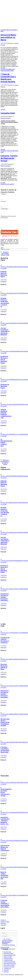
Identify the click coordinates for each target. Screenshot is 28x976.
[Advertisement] (14, 15)
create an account (5, 947)
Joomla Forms (4, 235)
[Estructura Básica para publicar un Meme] (9, 31)
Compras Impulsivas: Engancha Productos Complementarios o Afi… (6, 414)
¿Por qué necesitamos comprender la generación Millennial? (5, 331)
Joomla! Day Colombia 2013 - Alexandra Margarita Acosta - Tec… (5, 820)
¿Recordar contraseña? (7, 940)
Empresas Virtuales (9, 967)
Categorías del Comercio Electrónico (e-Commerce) (5, 640)
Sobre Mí (6, 970)
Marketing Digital (5, 118)
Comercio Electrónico (9, 962)
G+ (5, 920)
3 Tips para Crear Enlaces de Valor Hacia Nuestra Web (5, 749)
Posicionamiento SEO (9, 955)
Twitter (7, 921)
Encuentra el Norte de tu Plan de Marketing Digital (4, 359)
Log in (2, 247)
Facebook (3, 923)
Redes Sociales (8, 957)
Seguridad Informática (10, 963)
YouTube (3, 925)
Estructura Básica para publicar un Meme (8, 37)
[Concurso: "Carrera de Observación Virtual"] (9, 152)
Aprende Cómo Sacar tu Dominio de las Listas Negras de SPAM (5, 722)
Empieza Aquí (7, 952)
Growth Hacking (8, 958)
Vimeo (2, 920)
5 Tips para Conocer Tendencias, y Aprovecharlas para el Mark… (5, 903)
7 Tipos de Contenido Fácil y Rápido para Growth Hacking (8, 78)
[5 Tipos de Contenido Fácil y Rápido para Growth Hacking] (9, 70)
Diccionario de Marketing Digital (5, 386)
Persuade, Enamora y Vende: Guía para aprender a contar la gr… (5, 302)
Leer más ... (3, 67)
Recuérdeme (7, 939)
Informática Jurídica (9, 965)
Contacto (6, 972)
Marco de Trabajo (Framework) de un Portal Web (4, 875)
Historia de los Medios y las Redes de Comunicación (5, 848)
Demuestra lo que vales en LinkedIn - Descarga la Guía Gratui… (5, 597)
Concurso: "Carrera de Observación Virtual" (9, 158)
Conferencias (7, 968)
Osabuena (3, 281)
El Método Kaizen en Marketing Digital (4, 274)
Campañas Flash (8, 113)
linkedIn (3, 921)
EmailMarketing (8, 960)
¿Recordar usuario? (6, 942)
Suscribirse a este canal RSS (7, 184)
